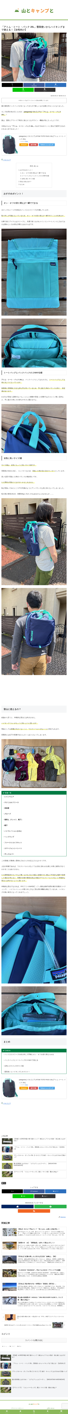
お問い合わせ (50, 1408)
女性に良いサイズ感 (28, 178)
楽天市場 (33, 144)
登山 (4, 1183)
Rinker (26, 141)
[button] (44, 90)
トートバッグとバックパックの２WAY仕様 (35, 176)
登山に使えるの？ (25, 181)
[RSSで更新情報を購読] (34, 1211)
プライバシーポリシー (17, 1408)
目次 (31, 166)
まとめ (22, 184)
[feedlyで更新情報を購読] (50, 1206)
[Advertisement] (34, 690)
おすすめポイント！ (26, 170)
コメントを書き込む (34, 1340)
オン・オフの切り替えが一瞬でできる (34, 173)
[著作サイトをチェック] (17, 1206)
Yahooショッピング (46, 144)
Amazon (24, 144)
